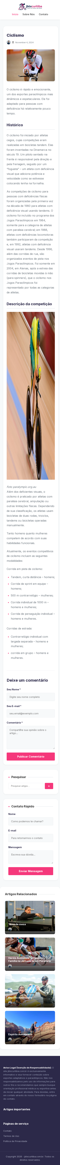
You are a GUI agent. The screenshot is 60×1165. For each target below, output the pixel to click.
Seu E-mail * (14, 706)
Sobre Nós (28, 14)
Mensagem (15, 847)
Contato (43, 14)
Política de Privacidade (15, 1141)
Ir (49, 786)
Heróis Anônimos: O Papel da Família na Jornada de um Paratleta (29, 959)
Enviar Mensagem (31, 871)
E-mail (12, 830)
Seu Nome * (14, 689)
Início (15, 14)
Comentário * (15, 722)
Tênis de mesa (17, 924)
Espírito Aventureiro (20, 997)
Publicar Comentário (30, 756)
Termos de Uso (11, 1136)
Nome (12, 814)
